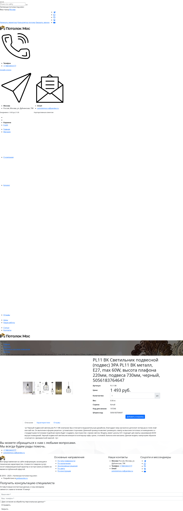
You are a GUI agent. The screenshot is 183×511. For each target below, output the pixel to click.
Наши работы (9, 322)
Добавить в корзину (135, 417)
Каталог (6, 185)
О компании (8, 157)
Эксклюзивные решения (68, 466)
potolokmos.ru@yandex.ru (48, 108)
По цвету (61, 468)
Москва (12, 9)
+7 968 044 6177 (9, 66)
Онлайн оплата (5, 70)
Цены (5, 320)
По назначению (64, 463)
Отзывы (6, 315)
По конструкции (64, 471)
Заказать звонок (42, 22)
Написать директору (8, 22)
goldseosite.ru (22, 478)
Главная (6, 129)
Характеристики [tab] (43, 422)
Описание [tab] (29, 422)
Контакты (7, 330)
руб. (5, 125)
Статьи (6, 328)
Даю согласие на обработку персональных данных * (23, 502)
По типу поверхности (66, 461)
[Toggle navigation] (1, 339)
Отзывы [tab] (57, 422)
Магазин (7, 132)
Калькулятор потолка (26, 22)
